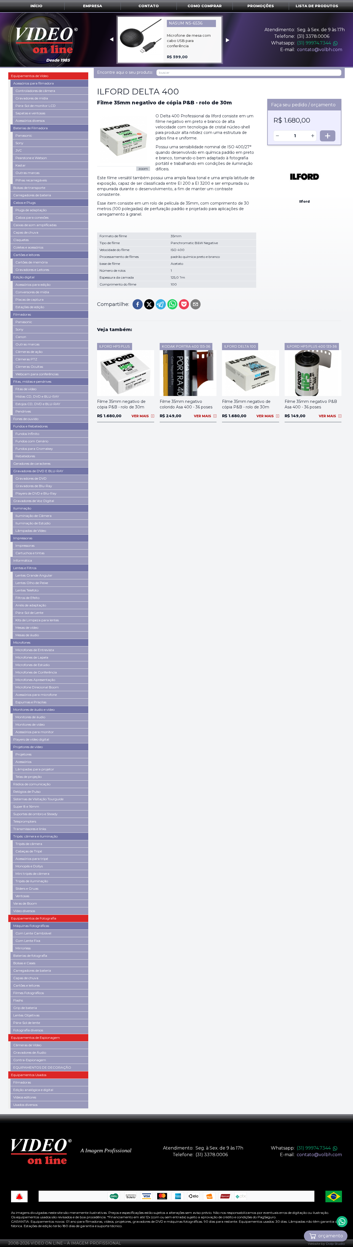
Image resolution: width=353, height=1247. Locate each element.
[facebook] (137, 304)
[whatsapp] (172, 304)
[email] (195, 304)
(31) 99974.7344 (314, 43)
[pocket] (184, 304)
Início (36, 6)
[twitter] (149, 304)
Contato (148, 6)
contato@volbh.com (319, 49)
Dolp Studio (335, 1243)
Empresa (92, 6)
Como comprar (205, 6)
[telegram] (161, 304)
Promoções (260, 6)
